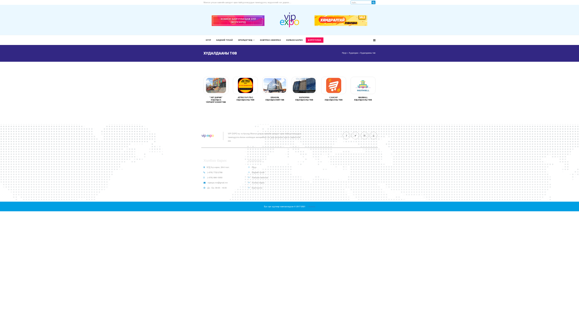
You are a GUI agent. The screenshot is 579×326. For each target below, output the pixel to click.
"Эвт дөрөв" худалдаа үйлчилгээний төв (216, 99)
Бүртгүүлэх (314, 40)
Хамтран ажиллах (270, 40)
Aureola (311, 206)
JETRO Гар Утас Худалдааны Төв (245, 98)
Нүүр (208, 40)
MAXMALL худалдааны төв (363, 98)
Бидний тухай (224, 40)
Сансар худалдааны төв (334, 98)
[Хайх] (373, 2)
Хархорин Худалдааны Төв (304, 98)
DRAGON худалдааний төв (274, 98)
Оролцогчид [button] (245, 40)
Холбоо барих (294, 40)
